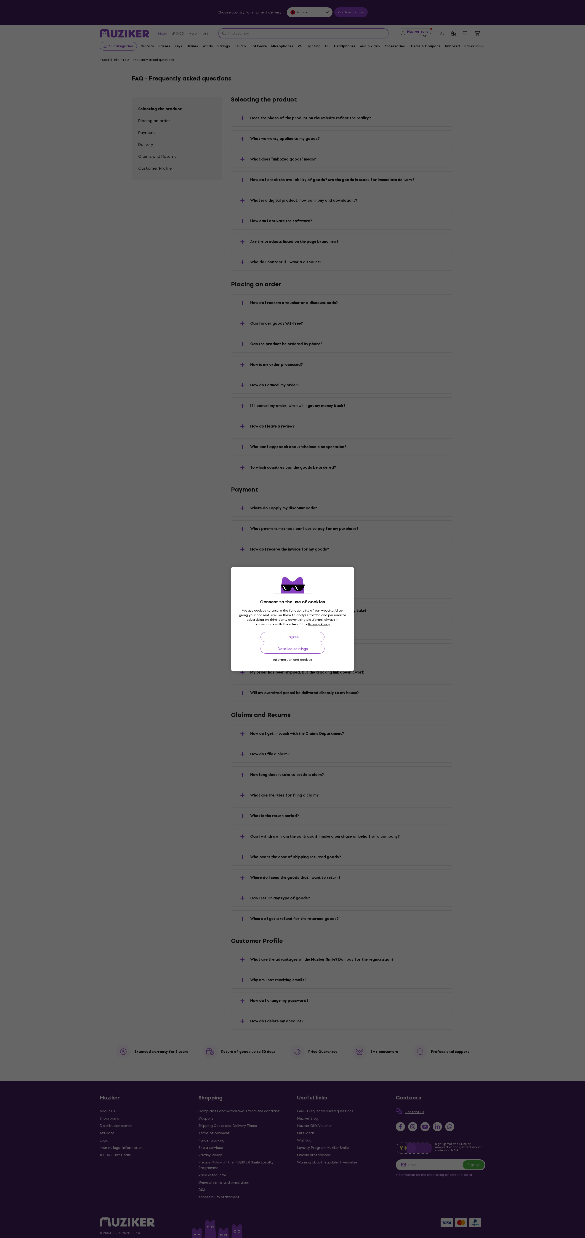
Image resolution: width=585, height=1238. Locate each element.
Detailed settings (292, 649)
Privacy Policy (319, 624)
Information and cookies (292, 659)
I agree (293, 637)
